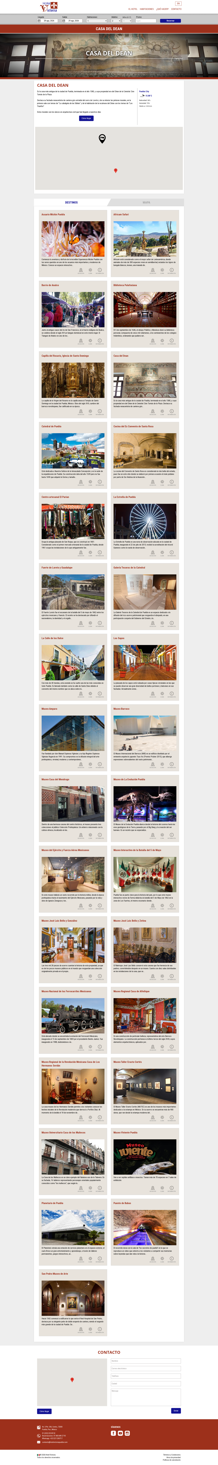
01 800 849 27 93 (60, 1436)
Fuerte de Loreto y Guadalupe (57, 567)
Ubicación (81, 273)
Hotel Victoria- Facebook (113, 1433)
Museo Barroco (121, 708)
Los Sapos (119, 638)
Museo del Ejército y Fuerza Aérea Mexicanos (65, 850)
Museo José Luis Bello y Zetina (130, 920)
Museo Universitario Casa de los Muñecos (63, 1132)
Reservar (170, 21)
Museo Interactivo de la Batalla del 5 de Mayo (137, 850)
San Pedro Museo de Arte (55, 1273)
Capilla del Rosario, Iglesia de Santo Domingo (65, 355)
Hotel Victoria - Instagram (127, 1433)
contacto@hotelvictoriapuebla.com (54, 1442)
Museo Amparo (49, 708)
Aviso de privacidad (174, 1457)
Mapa (146, 202)
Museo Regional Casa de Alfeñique (131, 991)
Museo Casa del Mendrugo (55, 779)
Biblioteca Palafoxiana (125, 285)
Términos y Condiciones (172, 1455)
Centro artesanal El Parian (55, 497)
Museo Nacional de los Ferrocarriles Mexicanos (66, 991)
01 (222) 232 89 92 (48, 1433)
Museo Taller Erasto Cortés (128, 1061)
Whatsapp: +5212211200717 (52, 1438)
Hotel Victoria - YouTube (120, 1433)
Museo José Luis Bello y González (59, 920)
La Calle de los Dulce (52, 638)
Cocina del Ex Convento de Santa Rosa (133, 426)
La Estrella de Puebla (125, 497)
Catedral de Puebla (51, 426)
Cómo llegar (86, 118)
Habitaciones (147, 9)
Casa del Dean (121, 355)
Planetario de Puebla (52, 1203)
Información (100, 273)
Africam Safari (121, 214)
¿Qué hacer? (162, 9)
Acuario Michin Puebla (53, 214)
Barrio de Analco (50, 285)
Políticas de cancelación (172, 1460)
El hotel (133, 9)
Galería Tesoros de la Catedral (129, 567)
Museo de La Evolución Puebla (129, 779)
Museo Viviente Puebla (125, 1132)
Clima (90, 273)
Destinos (71, 202)
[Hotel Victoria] (49, 6)
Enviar (176, 1411)
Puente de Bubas (122, 1203)
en (178, 3)
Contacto (176, 9)
